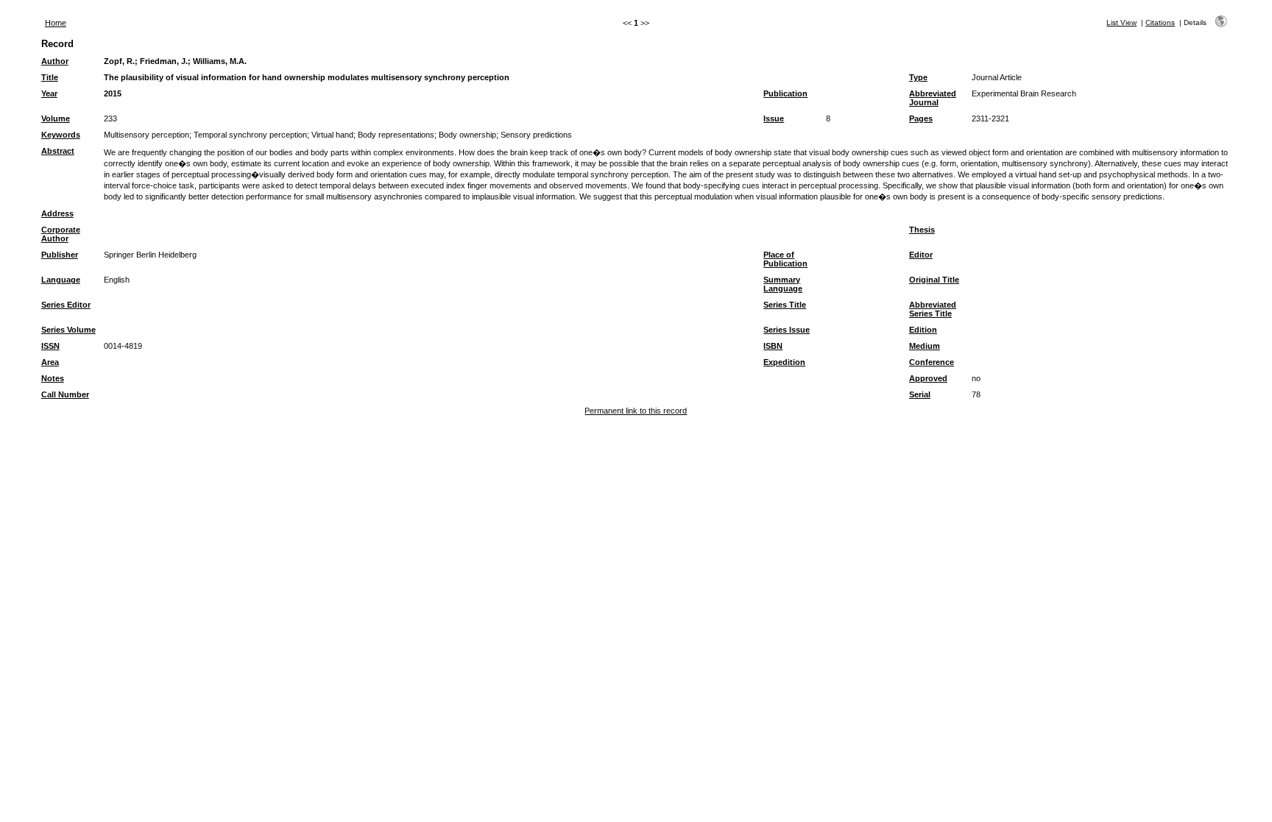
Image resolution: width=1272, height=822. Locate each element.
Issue (773, 118)
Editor (921, 254)
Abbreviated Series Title (932, 309)
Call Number (65, 394)
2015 (112, 93)
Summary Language (782, 284)
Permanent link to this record (635, 410)
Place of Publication (785, 259)
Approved (928, 378)
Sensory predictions (536, 134)
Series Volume (68, 329)
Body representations (396, 134)
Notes (52, 378)
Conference (931, 362)
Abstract (57, 150)
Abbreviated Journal (932, 98)
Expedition (784, 362)
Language (60, 279)
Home (55, 22)
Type (918, 77)
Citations (1160, 22)
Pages (921, 118)
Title (49, 77)
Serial (919, 394)
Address (57, 213)
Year (49, 93)
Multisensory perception (146, 134)
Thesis (922, 229)
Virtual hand (332, 134)
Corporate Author (60, 234)
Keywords (60, 134)
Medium (924, 345)
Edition (923, 329)
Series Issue (786, 329)
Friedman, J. (164, 61)
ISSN (50, 345)
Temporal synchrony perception (250, 134)
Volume (55, 118)
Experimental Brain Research (1024, 93)
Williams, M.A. (220, 61)
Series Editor (66, 304)
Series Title (784, 304)
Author (54, 61)
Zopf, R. (119, 61)
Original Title (934, 279)
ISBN (772, 345)
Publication (785, 93)
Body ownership (467, 134)
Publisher (59, 254)
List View (1121, 22)
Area (50, 362)
